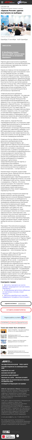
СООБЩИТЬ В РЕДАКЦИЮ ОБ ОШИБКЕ (13, 384)
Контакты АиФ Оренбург (10, 375)
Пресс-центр (23, 364)
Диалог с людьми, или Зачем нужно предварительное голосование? (17, 341)
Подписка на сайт (7, 370)
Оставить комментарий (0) (16, 310)
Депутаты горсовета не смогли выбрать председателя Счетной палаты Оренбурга (16, 286)
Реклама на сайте (7, 377)
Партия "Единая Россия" (8, 36)
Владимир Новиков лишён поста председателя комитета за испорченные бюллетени (18, 352)
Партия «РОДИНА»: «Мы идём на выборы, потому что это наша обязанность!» (18, 330)
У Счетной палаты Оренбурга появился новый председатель (18, 346)
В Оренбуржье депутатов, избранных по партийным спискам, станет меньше (16, 291)
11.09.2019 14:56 (5, 7)
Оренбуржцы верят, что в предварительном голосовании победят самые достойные (18, 336)
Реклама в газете (21, 377)
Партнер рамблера (15, 431)
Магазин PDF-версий (8, 373)
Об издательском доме (9, 364)
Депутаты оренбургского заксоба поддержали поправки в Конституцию (15, 296)
